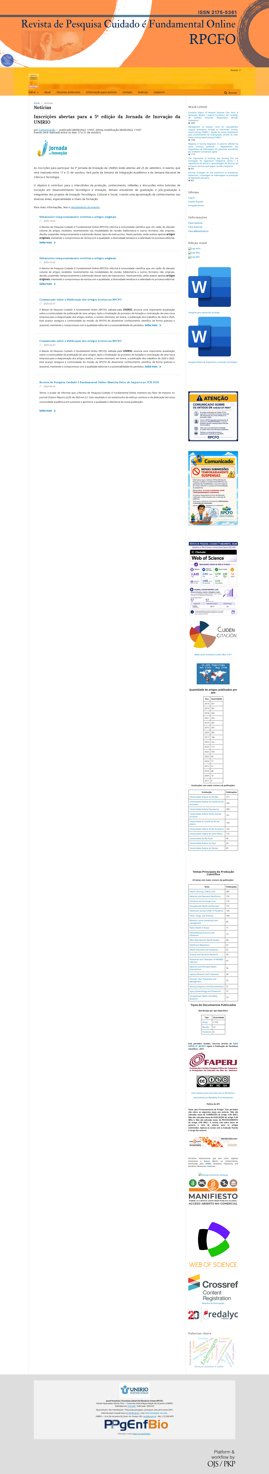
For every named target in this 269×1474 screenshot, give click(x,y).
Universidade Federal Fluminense (204, 809)
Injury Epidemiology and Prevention (205, 991)
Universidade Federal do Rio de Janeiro (207, 829)
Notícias (143, 92)
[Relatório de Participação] (213, 1300)
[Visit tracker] (213, 683)
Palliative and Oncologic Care (203, 901)
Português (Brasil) (196, 205)
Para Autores (195, 227)
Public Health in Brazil (199, 927)
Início (37, 103)
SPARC (208, 1163)
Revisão (205, 1027)
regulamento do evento (85, 207)
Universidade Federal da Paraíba (204, 797)
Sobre (32, 92)
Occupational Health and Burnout (204, 906)
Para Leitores (195, 223)
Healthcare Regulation (199, 945)
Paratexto (206, 1032)
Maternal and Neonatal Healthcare (205, 896)
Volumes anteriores (68, 92)
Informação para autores (101, 92)
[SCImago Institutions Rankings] (213, 1175)
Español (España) (195, 201)
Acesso (235, 70)
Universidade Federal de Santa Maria (206, 833)
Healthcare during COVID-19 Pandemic (206, 910)
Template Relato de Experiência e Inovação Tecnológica (212, 362)
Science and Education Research (204, 954)
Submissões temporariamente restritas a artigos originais (77, 216)
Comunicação (47, 130)
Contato (127, 92)
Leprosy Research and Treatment (204, 974)
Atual (47, 92)
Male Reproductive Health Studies (204, 940)
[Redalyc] (213, 1322)
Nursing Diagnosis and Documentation (207, 986)
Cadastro (159, 92)
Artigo (205, 1022)
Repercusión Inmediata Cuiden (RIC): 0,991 (213, 654)
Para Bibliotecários (198, 231)
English (191, 198)
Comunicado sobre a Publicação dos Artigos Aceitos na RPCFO (80, 299)
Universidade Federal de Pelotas (204, 848)
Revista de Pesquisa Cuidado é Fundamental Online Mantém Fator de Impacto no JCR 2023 (99, 382)
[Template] (209, 306)
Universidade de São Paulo (201, 838)
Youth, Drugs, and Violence (201, 915)
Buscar (232, 92)
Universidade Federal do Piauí (203, 843)
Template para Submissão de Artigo (204, 312)
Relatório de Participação (213, 1303)
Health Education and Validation (204, 949)
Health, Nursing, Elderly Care (202, 891)
